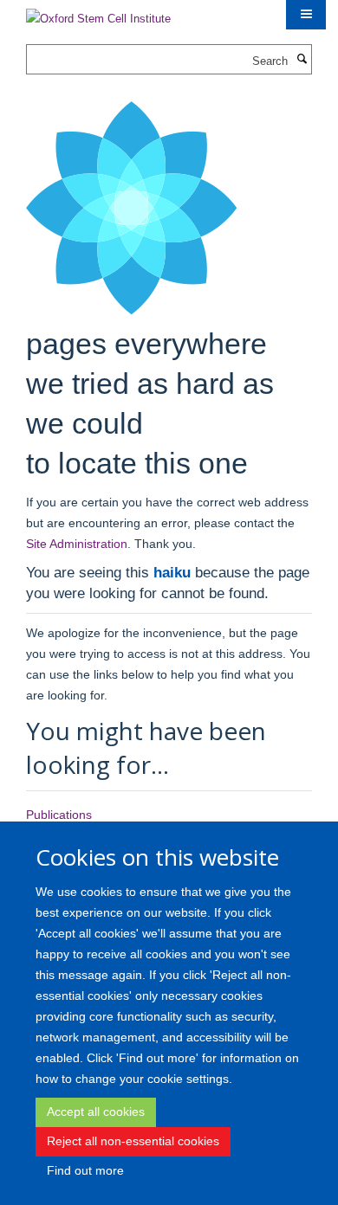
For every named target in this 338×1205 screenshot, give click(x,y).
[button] (306, 14)
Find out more (85, 1170)
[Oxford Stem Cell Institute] (98, 13)
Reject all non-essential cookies (133, 1141)
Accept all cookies (96, 1111)
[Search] (301, 59)
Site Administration (76, 544)
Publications (59, 815)
